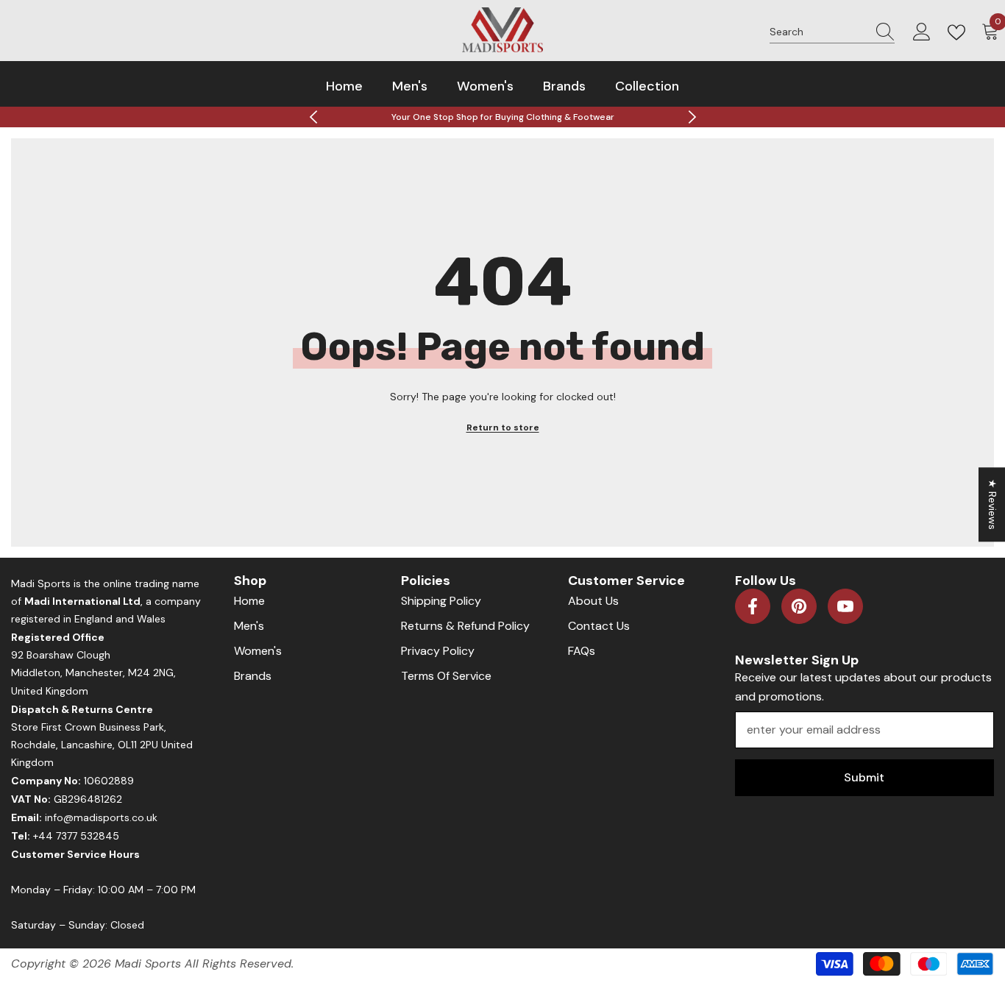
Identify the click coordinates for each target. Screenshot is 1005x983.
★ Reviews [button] (992, 504)
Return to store (502, 427)
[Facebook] (752, 606)
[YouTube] (845, 606)
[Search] (832, 32)
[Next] (692, 117)
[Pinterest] (799, 606)
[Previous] (313, 117)
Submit (864, 777)
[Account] (922, 32)
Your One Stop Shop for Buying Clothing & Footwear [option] (502, 117)
